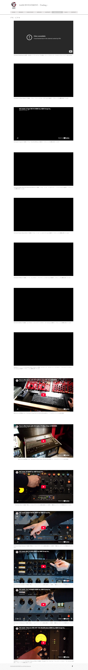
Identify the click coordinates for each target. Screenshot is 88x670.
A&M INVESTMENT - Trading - (33, 5)
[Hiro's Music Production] (72, 666)
